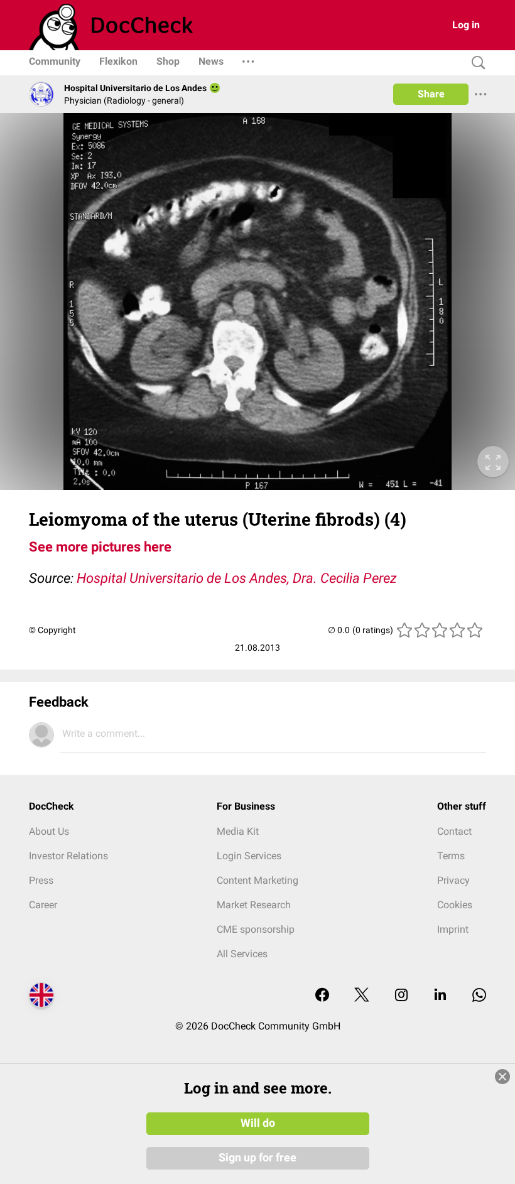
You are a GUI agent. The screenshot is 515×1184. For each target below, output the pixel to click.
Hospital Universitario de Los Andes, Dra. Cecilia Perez (237, 578)
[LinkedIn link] (440, 996)
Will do (258, 1123)
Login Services (249, 856)
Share (431, 94)
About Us (49, 831)
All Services (242, 954)
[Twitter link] (361, 996)
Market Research (254, 905)
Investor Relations (68, 856)
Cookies (454, 905)
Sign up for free (257, 1157)
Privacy (453, 880)
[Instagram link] (401, 996)
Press (41, 880)
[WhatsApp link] (479, 996)
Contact (454, 831)
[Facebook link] (322, 996)
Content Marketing (257, 880)
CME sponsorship (256, 929)
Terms (451, 856)
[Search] (475, 63)
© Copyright (52, 630)
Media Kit (238, 831)
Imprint (453, 929)
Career (43, 905)
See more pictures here (100, 547)
